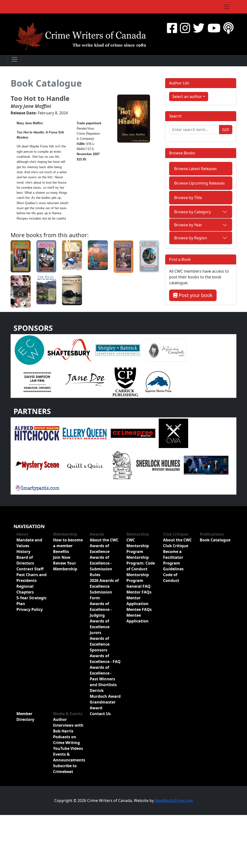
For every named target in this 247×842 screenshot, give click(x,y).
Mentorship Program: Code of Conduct (140, 563)
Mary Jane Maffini (31, 106)
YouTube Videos (68, 748)
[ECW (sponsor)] (29, 349)
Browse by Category (192, 211)
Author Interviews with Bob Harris (68, 725)
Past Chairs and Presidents (31, 577)
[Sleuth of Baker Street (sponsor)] (122, 465)
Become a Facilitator (173, 554)
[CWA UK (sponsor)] (173, 433)
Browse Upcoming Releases (199, 183)
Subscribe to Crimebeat (65, 768)
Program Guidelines (173, 566)
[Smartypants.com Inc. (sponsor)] (37, 487)
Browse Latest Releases (195, 168)
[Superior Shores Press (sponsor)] (158, 381)
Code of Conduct (171, 577)
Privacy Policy (29, 609)
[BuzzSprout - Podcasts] (228, 28)
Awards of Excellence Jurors (100, 626)
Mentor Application (137, 600)
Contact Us (100, 713)
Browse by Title (188, 197)
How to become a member (68, 542)
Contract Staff (29, 569)
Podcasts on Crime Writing (66, 739)
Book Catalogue (46, 83)
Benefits (61, 551)
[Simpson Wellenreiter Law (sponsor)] (37, 381)
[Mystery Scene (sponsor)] (37, 465)
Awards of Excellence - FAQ (105, 658)
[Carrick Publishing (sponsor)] (125, 381)
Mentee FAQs (139, 609)
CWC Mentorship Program (137, 545)
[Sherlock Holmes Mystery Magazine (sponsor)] (158, 465)
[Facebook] (172, 28)
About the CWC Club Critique (177, 542)
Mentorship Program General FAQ (138, 580)
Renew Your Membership (65, 566)
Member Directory (25, 716)
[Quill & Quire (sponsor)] (85, 465)
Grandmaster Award (103, 705)
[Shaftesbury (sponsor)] (69, 349)
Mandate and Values (29, 542)
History (23, 551)
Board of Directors (25, 560)
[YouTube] (213, 28)
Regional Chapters (25, 589)
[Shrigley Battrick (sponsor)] (117, 349)
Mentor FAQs (138, 592)
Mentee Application (137, 618)
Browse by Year (188, 225)
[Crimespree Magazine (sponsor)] (133, 433)
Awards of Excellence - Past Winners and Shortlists (103, 676)
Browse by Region (190, 238)
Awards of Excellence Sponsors (100, 644)
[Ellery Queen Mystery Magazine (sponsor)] (85, 433)
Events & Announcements (68, 757)
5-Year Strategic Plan (31, 600)
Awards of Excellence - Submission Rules (101, 566)
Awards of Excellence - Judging (101, 609)
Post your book (195, 295)
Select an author (187, 96)
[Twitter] (199, 28)
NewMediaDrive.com (174, 800)
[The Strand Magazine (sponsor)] (206, 465)
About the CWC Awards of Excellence (104, 545)
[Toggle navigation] (226, 7)
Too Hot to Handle (40, 98)
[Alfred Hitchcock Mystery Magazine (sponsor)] (37, 433)
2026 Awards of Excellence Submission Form (104, 589)
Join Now (61, 557)
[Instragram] (185, 28)
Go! (225, 129)
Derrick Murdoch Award (105, 693)
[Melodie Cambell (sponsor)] (165, 349)
